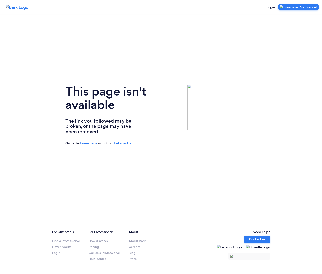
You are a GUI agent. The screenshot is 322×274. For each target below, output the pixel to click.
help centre (122, 143)
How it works (61, 247)
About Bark (137, 241)
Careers (134, 247)
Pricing (94, 247)
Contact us (257, 239)
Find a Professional (66, 241)
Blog (132, 253)
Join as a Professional (104, 253)
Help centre (97, 259)
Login (271, 7)
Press (133, 259)
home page (88, 143)
